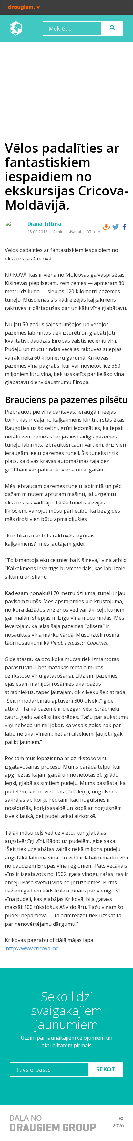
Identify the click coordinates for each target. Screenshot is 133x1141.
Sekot (105, 1069)
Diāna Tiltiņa (44, 223)
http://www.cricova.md (32, 948)
